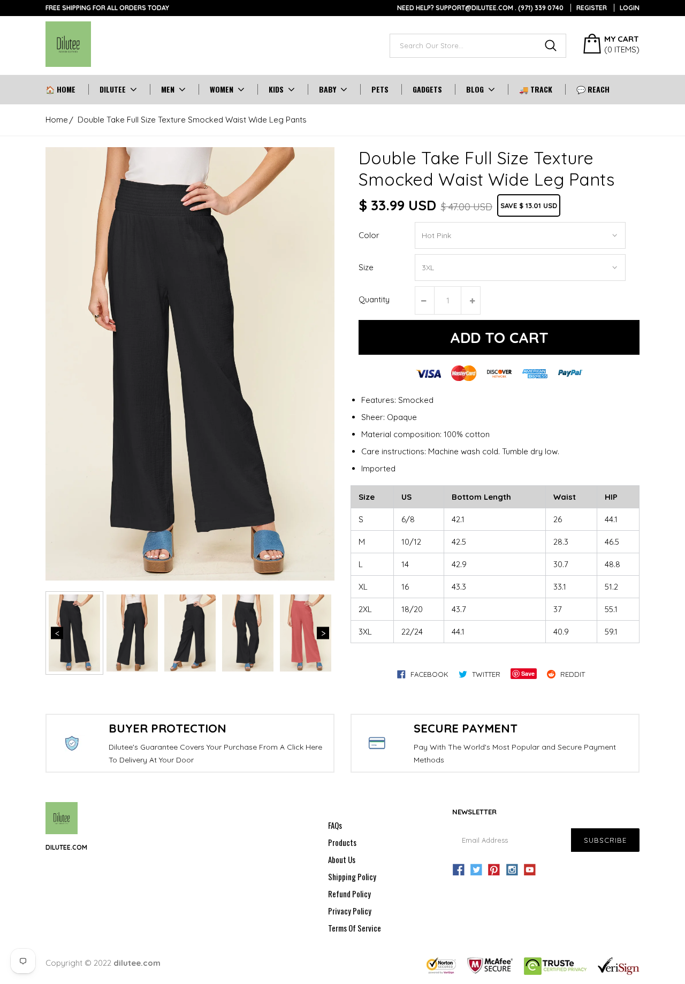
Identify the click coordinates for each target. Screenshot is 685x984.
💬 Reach (593, 89)
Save (528, 673)
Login (630, 8)
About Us (341, 859)
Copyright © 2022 (103, 963)
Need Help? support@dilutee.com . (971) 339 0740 (480, 8)
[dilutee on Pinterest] (494, 870)
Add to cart (499, 337)
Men (167, 89)
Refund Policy (349, 893)
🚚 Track (535, 89)
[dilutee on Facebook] (458, 870)
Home (56, 120)
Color (369, 235)
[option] (189, 364)
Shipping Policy (352, 876)
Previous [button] (57, 633)
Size (366, 267)
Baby (327, 89)
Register (591, 8)
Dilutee (113, 89)
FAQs (335, 825)
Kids (276, 89)
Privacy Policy (349, 911)
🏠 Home (60, 89)
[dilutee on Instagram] (512, 870)
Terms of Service (354, 928)
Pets (380, 89)
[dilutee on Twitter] (476, 870)
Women (221, 89)
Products (342, 842)
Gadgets (427, 89)
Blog (475, 89)
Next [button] (323, 633)
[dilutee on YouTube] (529, 870)
